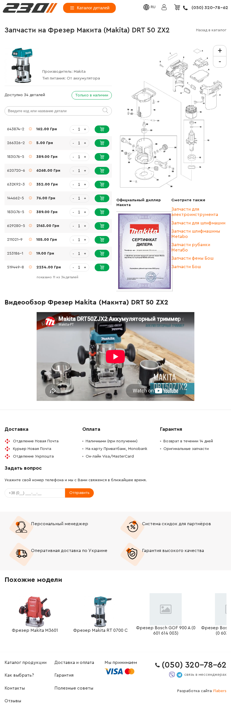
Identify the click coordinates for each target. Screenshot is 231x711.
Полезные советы (73, 688)
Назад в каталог (211, 30)
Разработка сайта (201, 691)
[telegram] (179, 675)
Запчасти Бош (186, 266)
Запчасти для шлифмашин (198, 223)
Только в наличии (91, 95)
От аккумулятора (83, 78)
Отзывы (13, 701)
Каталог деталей (93, 7)
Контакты (15, 688)
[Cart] (177, 7)
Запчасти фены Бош (192, 258)
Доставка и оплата (74, 662)
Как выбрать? (19, 675)
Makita (80, 72)
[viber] (172, 674)
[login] (30, 8)
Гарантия (64, 675)
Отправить (79, 493)
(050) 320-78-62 (210, 7)
